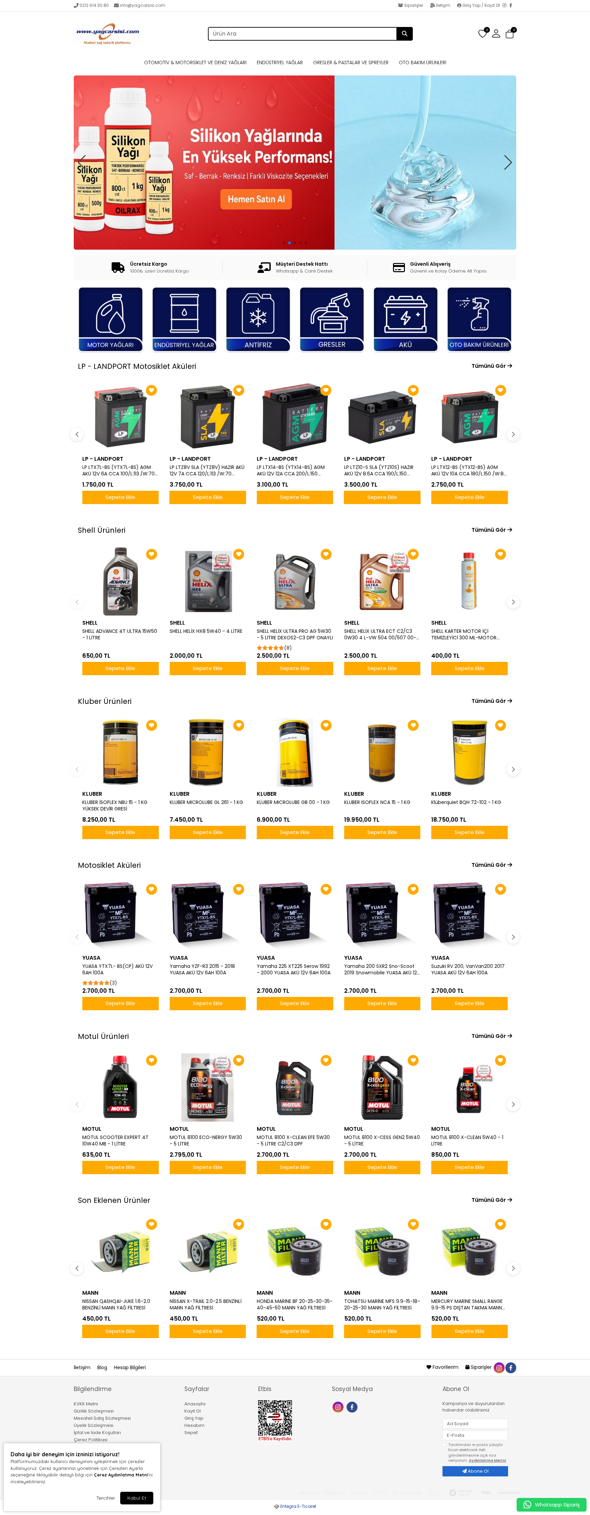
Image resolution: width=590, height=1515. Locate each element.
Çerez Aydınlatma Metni (121, 1474)
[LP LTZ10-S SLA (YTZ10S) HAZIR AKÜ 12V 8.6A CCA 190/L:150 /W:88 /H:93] (295, 417)
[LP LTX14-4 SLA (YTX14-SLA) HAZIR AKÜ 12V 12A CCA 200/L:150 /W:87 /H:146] (469, 417)
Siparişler (413, 5)
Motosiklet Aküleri (109, 865)
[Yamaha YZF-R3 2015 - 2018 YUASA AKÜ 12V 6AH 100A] (208, 916)
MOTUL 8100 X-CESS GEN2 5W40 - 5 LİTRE (382, 1140)
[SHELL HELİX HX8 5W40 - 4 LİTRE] (208, 581)
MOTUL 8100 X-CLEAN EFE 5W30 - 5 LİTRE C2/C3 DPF (293, 1140)
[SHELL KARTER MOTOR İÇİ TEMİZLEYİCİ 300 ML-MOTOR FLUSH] (469, 581)
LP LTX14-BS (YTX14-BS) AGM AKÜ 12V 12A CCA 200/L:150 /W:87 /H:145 (204, 470)
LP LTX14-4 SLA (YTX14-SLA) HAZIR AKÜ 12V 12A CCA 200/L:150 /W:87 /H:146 (468, 470)
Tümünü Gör (489, 366)
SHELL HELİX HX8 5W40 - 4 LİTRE (206, 631)
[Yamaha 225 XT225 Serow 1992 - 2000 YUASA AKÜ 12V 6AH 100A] (295, 916)
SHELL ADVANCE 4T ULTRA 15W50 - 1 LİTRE (119, 634)
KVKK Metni (86, 1404)
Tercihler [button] (105, 1498)
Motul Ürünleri (103, 1036)
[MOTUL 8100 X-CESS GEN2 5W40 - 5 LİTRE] (382, 1087)
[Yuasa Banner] (295, 150)
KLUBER (92, 794)
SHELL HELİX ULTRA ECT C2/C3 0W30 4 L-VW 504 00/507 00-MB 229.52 (380, 634)
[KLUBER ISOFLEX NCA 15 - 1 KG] (382, 752)
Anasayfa (195, 1404)
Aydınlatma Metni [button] (487, 1460)
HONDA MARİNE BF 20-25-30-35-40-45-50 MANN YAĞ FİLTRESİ (295, 1304)
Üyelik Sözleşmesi (93, 1425)
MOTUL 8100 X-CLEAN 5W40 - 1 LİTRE (467, 1140)
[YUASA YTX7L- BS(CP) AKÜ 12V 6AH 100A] (120, 916)
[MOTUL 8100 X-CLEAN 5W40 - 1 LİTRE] (469, 1087)
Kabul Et (136, 1498)
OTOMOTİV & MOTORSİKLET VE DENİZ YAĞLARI (195, 62)
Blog (103, 1367)
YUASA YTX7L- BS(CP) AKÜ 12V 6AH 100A (117, 969)
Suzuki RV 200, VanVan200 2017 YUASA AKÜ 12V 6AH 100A (468, 969)
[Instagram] (506, 5)
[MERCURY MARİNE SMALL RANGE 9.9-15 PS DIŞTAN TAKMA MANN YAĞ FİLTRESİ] (469, 1251)
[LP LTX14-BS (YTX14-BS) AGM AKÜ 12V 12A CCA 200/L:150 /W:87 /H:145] (208, 417)
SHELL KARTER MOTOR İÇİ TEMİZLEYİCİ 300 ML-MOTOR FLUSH (463, 634)
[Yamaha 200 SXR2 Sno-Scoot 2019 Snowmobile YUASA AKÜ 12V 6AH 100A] (382, 916)
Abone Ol (478, 1471)
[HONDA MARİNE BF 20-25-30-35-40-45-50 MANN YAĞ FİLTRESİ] (295, 1251)
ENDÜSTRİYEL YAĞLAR (280, 62)
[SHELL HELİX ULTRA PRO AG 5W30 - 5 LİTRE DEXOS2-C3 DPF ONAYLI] (295, 581)
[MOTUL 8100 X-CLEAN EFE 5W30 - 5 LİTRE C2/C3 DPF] (295, 1087)
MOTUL (91, 1129)
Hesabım (194, 1425)
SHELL (90, 623)
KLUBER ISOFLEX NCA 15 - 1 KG (377, 802)
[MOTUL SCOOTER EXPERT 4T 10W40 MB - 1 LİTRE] (120, 1087)
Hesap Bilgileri (130, 1367)
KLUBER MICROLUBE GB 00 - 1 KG (293, 802)
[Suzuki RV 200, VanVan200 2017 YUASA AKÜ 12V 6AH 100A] (469, 916)
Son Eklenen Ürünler (114, 1200)
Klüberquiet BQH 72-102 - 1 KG (466, 802)
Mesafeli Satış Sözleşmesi (102, 1418)
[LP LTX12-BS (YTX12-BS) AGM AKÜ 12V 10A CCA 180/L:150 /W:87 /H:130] (382, 417)
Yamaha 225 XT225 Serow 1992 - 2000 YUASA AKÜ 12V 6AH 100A (294, 969)
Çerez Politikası (91, 1439)
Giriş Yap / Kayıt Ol (481, 5)
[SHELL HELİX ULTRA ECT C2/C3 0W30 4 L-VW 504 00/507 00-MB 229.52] (382, 581)
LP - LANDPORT (102, 459)
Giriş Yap (193, 1418)
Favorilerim (445, 1367)
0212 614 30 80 (94, 5)
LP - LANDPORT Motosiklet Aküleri (137, 366)
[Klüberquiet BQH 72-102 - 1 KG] (469, 752)
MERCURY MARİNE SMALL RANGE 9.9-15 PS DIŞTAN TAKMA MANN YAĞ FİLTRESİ (467, 1304)
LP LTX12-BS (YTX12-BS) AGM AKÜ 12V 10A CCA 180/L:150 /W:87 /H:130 (382, 470)
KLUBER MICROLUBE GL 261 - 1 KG (206, 802)
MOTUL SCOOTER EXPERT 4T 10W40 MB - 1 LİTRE (115, 1140)
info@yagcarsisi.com (142, 5)
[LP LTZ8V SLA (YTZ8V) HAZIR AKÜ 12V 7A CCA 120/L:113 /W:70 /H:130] (120, 417)
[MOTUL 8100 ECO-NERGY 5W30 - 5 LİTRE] (208, 1087)
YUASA (91, 958)
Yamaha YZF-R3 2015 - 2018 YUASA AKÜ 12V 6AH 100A (202, 969)
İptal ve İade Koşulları (97, 1432)
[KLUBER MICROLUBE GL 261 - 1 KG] (208, 752)
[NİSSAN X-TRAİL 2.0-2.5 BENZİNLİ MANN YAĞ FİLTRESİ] (208, 1251)
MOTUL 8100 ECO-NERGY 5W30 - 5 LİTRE (206, 1140)
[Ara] (404, 34)
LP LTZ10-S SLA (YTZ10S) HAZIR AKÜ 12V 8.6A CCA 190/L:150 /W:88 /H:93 (291, 470)
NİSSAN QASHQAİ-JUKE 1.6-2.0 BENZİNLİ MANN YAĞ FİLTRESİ (116, 1304)
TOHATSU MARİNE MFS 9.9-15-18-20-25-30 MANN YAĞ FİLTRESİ (382, 1304)
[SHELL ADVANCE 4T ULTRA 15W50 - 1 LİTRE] (120, 581)
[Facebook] (512, 5)
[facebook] (510, 1367)
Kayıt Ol (192, 1411)
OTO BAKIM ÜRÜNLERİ (422, 62)
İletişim (443, 5)
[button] (509, 34)
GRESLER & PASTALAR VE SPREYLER (351, 62)
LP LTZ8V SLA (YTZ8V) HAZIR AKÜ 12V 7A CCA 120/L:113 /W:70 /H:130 (119, 470)
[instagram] (499, 1367)
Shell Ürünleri (101, 530)
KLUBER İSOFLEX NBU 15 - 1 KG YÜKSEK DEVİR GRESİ (115, 805)
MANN (90, 1293)
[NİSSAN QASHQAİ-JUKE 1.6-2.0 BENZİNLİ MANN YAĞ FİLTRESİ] (120, 1251)
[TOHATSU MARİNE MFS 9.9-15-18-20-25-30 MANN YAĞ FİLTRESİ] (382, 1251)
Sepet (191, 1432)
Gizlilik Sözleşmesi (94, 1411)
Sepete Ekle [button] (120, 497)
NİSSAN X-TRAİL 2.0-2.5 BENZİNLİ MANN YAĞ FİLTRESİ (205, 1304)
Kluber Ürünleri (104, 701)
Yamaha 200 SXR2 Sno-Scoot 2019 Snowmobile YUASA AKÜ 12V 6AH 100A (382, 969)
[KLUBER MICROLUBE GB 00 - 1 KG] (295, 752)
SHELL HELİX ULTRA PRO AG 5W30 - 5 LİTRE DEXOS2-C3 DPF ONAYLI (295, 634)
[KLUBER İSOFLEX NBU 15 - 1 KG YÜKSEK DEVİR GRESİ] (120, 752)
